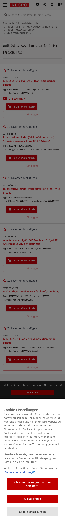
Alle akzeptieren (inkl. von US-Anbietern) (32, 484)
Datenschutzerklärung (18, 472)
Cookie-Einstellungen (32, 511)
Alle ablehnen (32, 498)
